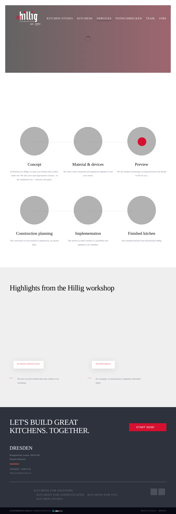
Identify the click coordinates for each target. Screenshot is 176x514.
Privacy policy (149, 511)
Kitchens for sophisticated (60, 494)
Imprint (162, 511)
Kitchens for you (103, 494)
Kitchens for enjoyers (53, 490)
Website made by (43, 511)
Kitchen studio (50, 498)
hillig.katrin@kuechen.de (20, 473)
